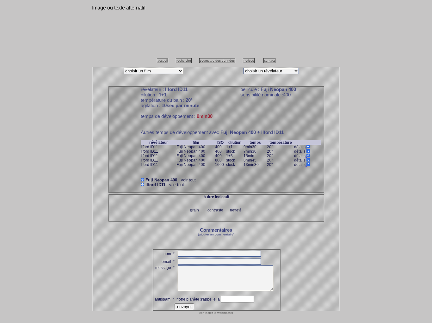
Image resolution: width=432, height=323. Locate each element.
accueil (162, 60)
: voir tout (170, 180)
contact (269, 60)
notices (249, 60)
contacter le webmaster (216, 312)
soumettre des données (217, 60)
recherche (183, 60)
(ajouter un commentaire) (216, 234)
